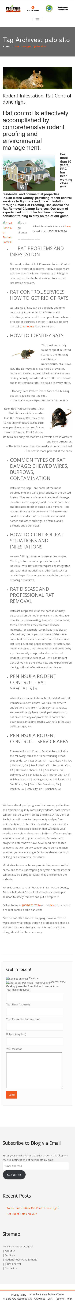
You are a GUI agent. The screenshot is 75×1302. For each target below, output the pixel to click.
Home (6, 46)
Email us (33, 978)
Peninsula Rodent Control (18, 1246)
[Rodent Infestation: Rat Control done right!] (37, 78)
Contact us (11, 1268)
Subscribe (14, 1175)
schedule (28, 326)
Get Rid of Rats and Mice (21, 1214)
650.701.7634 (58, 982)
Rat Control (14, 1264)
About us (10, 1250)
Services (10, 1255)
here (68, 226)
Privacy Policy (18, 1294)
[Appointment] (37, 9)
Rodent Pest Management (21, 1259)
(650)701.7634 (31, 905)
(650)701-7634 (57, 231)
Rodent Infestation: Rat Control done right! (37, 98)
